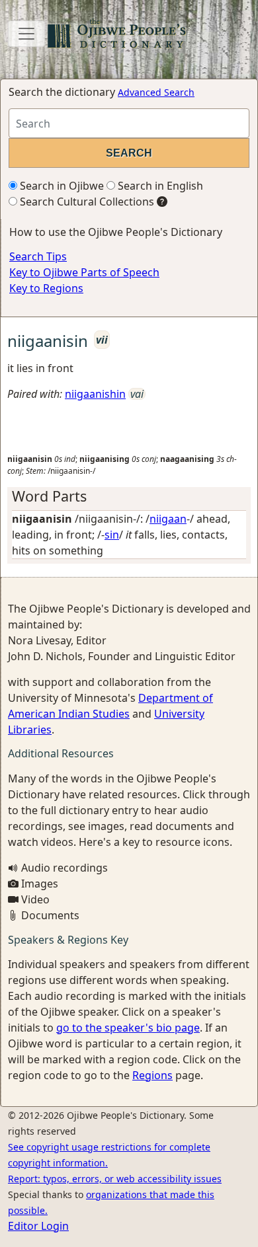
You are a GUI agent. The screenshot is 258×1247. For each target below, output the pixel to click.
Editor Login (38, 1226)
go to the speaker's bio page (128, 1027)
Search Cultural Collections (85, 201)
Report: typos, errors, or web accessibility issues (115, 1178)
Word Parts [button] (49, 496)
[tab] (129, 496)
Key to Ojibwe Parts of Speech (84, 272)
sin (112, 534)
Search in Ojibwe (60, 185)
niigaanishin (95, 394)
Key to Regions (46, 288)
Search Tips (38, 256)
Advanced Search (156, 92)
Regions (152, 1075)
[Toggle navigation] (26, 33)
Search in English (159, 185)
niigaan (168, 518)
